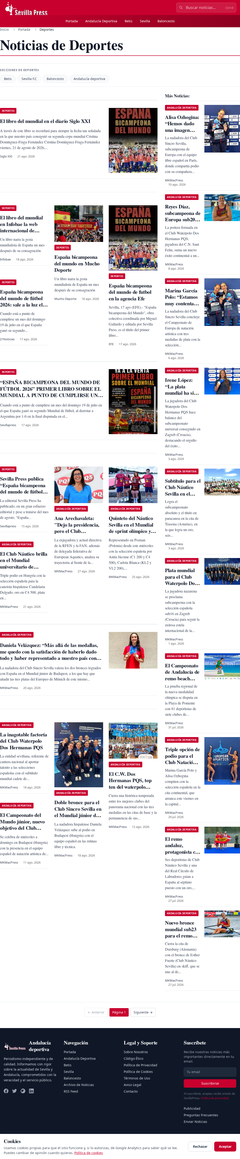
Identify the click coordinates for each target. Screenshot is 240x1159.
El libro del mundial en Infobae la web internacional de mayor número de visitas (21, 230)
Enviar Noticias (195, 1121)
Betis (128, 21)
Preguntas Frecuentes (201, 1115)
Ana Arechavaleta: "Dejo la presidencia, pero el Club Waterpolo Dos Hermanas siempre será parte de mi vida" (78, 534)
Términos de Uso (137, 1078)
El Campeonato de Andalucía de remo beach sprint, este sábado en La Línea (182, 682)
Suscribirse (210, 1083)
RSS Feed (71, 1091)
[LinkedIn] (31, 1091)
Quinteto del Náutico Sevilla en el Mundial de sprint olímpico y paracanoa (131, 527)
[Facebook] (6, 1091)
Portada (72, 21)
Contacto (131, 1091)
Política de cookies (88, 1153)
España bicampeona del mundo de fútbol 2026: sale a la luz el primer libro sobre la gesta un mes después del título (22, 308)
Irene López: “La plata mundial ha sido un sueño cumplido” (182, 392)
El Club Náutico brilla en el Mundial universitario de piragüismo (23, 563)
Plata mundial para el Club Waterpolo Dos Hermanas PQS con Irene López (182, 583)
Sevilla (145, 21)
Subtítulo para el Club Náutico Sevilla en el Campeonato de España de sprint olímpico (182, 497)
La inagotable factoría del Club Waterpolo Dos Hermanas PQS (23, 741)
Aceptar (225, 1146)
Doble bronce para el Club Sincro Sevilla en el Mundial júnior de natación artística (77, 812)
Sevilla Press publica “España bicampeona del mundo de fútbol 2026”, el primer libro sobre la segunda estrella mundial (23, 495)
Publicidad (192, 1108)
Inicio (4, 29)
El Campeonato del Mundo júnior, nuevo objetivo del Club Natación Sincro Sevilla (22, 828)
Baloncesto (166, 21)
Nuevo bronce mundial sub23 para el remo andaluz (180, 932)
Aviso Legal (132, 1084)
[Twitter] (14, 1091)
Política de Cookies (138, 1071)
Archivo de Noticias (79, 1084)
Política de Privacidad (140, 1065)
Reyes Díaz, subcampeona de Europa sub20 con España (182, 216)
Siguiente (143, 1012)
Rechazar (200, 1146)
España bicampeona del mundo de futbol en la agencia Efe (130, 292)
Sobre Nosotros (136, 1052)
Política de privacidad (215, 1098)
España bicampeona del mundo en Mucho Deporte (77, 263)
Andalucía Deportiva (101, 21)
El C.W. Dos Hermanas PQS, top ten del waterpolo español (130, 783)
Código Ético (133, 1058)
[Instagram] (23, 1091)
